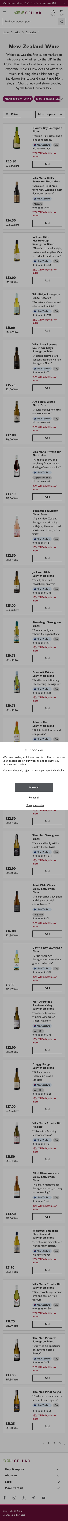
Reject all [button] (34, 797)
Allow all (34, 787)
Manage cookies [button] (35, 805)
